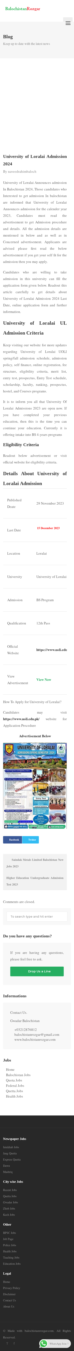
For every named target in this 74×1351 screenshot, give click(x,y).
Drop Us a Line (39, 971)
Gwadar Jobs (10, 1202)
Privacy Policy (11, 1288)
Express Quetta (12, 1159)
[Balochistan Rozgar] (31, 8)
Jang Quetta (10, 1153)
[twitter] (7, 1343)
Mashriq (8, 1172)
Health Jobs (14, 1096)
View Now (43, 679)
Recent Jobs (10, 1190)
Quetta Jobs (14, 1090)
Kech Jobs (9, 1215)
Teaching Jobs (11, 1257)
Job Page (8, 1239)
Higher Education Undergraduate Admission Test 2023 (35, 881)
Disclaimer (9, 1294)
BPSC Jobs (9, 1233)
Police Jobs (9, 1245)
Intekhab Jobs (11, 1147)
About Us (8, 1306)
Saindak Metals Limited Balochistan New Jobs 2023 (35, 863)
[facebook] (14, 1343)
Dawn (6, 1166)
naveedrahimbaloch (22, 171)
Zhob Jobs (9, 1208)
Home (10, 1069)
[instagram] (20, 1343)
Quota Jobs (14, 1080)
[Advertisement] (37, 107)
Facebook (14, 839)
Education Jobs (12, 1264)
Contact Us (9, 1300)
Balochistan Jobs (18, 1074)
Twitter (32, 839)
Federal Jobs (15, 1085)
